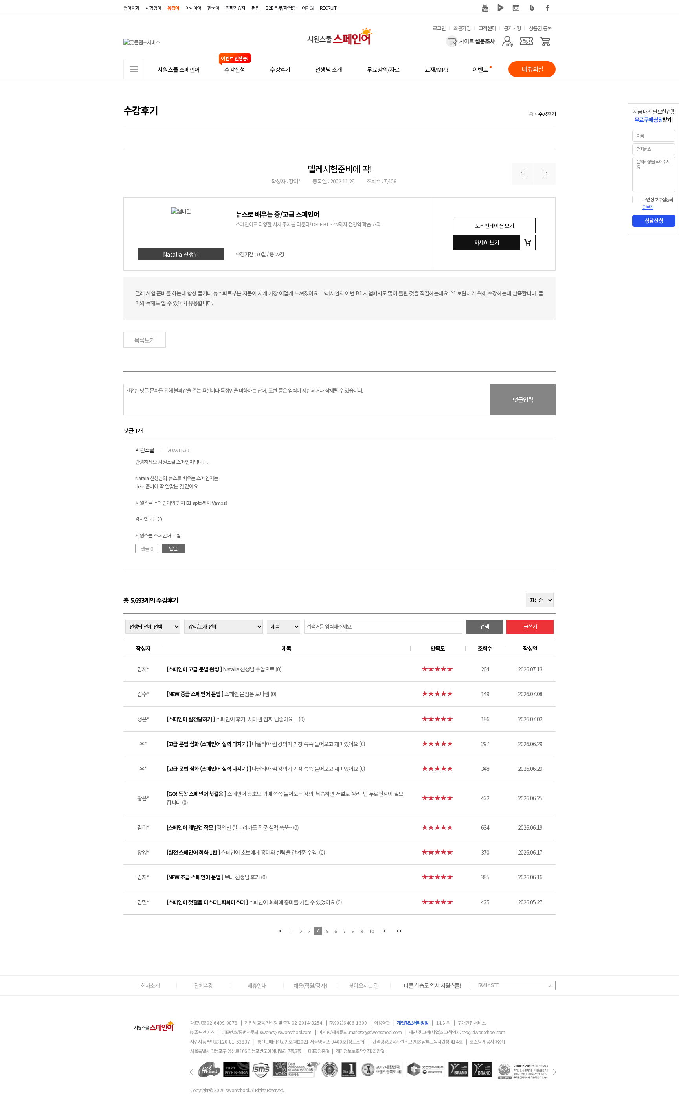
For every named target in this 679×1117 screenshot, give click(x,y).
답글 (173, 548)
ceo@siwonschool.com (483, 1032)
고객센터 (487, 28)
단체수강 (203, 985)
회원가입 (462, 28)
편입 (255, 7)
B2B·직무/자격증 (280, 7)
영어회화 (131, 7)
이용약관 (382, 1022)
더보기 (647, 207)
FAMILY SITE (488, 984)
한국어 (213, 7)
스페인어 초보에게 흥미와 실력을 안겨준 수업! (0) (246, 852)
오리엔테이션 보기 (494, 225)
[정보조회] (356, 1041)
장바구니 (528, 242)
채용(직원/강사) (310, 985)
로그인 (439, 28)
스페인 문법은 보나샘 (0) (221, 694)
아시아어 (193, 7)
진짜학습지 (235, 7)
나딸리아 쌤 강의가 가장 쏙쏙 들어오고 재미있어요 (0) (266, 744)
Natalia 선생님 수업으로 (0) (224, 669)
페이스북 (548, 8)
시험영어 (153, 7)
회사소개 (150, 985)
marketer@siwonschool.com (375, 1032)
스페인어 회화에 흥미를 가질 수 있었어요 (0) (254, 902)
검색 (484, 626)
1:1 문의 (443, 1022)
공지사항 (512, 28)
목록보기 (144, 340)
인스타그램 (516, 8)
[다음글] (545, 174)
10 (371, 931)
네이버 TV (500, 8)
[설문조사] (470, 41)
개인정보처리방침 (412, 1022)
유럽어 (173, 7)
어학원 (308, 7)
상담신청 (654, 221)
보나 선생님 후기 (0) (217, 877)
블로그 (532, 8)
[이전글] (523, 174)
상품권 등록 (540, 28)
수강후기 (547, 113)
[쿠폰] (526, 41)
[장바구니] (545, 41)
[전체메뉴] (133, 69)
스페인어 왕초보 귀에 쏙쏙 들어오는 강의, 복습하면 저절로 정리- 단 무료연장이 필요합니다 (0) (285, 798)
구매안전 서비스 (471, 1022)
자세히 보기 (486, 242)
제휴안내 (257, 985)
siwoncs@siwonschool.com (285, 1032)
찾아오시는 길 (363, 985)
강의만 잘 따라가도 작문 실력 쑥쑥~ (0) (233, 827)
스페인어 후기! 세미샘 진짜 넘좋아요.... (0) (236, 719)
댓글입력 (523, 399)
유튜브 (485, 8)
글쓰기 (530, 626)
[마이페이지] (507, 41)
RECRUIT (328, 7)
